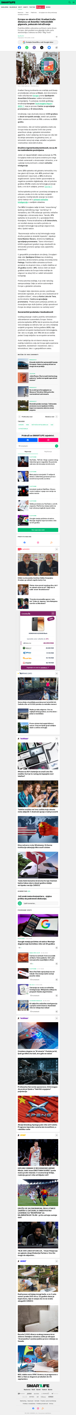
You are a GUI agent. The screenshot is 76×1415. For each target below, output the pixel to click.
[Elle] (25, 1397)
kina (27, 425)
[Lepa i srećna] (36, 1393)
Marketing (23, 1401)
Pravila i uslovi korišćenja (48, 1401)
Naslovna (20, 12)
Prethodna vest (27, 417)
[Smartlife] (7, 2)
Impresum (30, 1401)
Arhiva (51, 1403)
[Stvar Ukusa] (54, 1393)
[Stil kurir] (38, 1397)
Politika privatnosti (42, 1403)
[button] (56, 36)
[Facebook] (28, 440)
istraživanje (23, 428)
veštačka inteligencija (39, 425)
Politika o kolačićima (29, 1403)
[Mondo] (21, 1393)
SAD (52, 425)
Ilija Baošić (21, 36)
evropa (21, 425)
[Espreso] (50, 1397)
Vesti (27, 12)
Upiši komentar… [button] (30, 903)
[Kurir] (29, 1393)
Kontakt (37, 1401)
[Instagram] (48, 440)
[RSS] (51, 542)
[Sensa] (31, 1397)
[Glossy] (43, 1397)
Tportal (47, 187)
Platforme (34, 12)
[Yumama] (45, 1393)
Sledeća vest (49, 417)
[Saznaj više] (56, 549)
